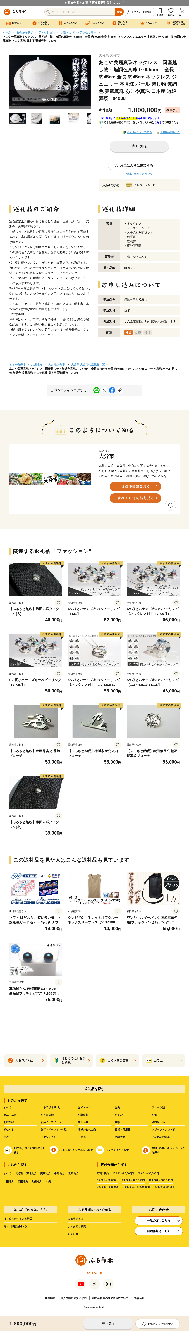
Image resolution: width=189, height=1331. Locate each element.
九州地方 (36, 364)
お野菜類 (83, 1114)
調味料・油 (158, 1122)
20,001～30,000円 (148, 1173)
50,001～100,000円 (133, 1180)
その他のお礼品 (161, 1136)
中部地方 (59, 1173)
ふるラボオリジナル (52, 1107)
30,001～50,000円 (107, 1180)
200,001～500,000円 (109, 1186)
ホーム (7, 32)
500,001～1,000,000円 (138, 1186)
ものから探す (24, 32)
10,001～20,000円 (123, 1173)
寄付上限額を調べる (15, 1226)
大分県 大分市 (109, 55)
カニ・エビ (10, 1114)
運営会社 (139, 1298)
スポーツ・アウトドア (165, 1129)
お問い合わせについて (139, 173)
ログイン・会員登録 (142, 12)
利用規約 (50, 1298)
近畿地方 (73, 1173)
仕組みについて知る (139, 132)
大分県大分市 (56, 364)
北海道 (19, 1173)
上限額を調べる (170, 132)
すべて (7, 1107)
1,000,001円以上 (165, 1186)
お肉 (117, 1107)
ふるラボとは (75, 1218)
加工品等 (83, 1122)
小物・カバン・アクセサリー (78, 32)
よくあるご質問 (77, 1226)
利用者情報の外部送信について (110, 1298)
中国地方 (9, 1181)
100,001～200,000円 (161, 1180)
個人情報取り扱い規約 (74, 1298)
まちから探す (17, 364)
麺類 (117, 1122)
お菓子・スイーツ (51, 1122)
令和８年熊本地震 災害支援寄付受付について (94, 2)
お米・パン (84, 1107)
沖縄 (48, 1181)
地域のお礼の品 (87, 1129)
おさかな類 (47, 1114)
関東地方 (45, 1173)
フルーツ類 (158, 1107)
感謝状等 (120, 1136)
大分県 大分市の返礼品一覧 (88, 364)
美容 (6, 1136)
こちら (158, 122)
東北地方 (31, 1173)
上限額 (160, 15)
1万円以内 (103, 1173)
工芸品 (82, 1136)
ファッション (46, 32)
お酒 (154, 1114)
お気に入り (170, 15)
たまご (119, 1114)
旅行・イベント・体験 (54, 1129)
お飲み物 (9, 1122)
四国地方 (23, 1181)
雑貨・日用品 (122, 1129)
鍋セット (9, 1129)
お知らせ (73, 1234)
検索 (119, 11)
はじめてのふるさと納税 (18, 1218)
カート (182, 15)
